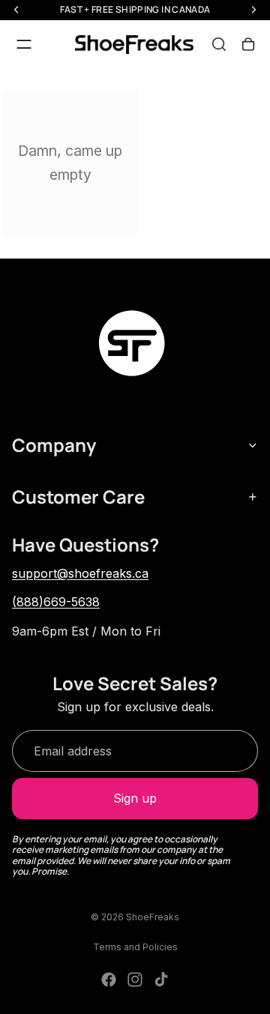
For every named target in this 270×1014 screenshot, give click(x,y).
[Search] (219, 44)
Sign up (135, 798)
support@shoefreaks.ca (80, 573)
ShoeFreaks (152, 917)
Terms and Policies (135, 947)
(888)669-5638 (56, 601)
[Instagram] (135, 980)
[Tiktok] (161, 980)
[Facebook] (109, 980)
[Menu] (24, 44)
